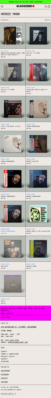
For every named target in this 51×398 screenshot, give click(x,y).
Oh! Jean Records (13, 387)
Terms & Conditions (10, 354)
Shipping (5, 361)
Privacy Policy (8, 356)
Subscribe (5, 317)
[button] (46, 6)
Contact (4, 359)
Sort (47, 20)
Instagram (5, 371)
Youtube (4, 382)
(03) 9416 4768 (12, 340)
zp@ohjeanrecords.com (18, 342)
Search (4, 351)
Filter (4, 20)
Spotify (4, 378)
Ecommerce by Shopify (14, 389)
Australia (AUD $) (7, 393)
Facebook (5, 374)
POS (2, 389)
